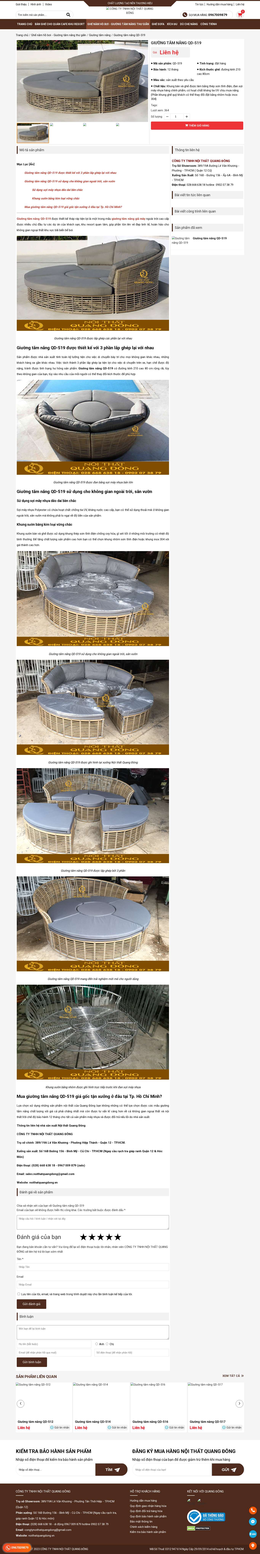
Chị (112, 1344)
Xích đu (172, 24)
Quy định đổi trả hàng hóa (146, 1511)
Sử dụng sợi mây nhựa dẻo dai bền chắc (57, 190)
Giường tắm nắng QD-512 (35, 1422)
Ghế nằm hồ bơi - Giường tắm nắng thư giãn (118, 24)
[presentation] (20, 1404)
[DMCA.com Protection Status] (198, 1529)
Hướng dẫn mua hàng (220, 4)
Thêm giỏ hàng (198, 125)
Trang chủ (24, 24)
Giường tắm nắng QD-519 (176, 43)
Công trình (208, 24)
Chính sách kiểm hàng (143, 1527)
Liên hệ (240, 4)
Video (48, 4)
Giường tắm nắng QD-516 (150, 1422)
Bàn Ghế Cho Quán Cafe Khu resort (60, 24)
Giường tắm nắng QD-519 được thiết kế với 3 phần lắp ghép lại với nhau (70, 173)
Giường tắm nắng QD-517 (207, 1422)
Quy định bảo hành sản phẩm (148, 1516)
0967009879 (19, 1547)
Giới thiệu (21, 4)
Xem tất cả (232, 1376)
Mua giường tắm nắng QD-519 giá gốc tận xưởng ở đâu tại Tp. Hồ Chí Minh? (73, 207)
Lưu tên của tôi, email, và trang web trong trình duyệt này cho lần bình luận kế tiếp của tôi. (76, 1294)
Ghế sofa (158, 24)
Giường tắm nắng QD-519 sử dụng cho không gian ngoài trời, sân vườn (69, 181)
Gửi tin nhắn (61, 1427)
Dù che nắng (189, 24)
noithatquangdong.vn (41, 1535)
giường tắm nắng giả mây (128, 218)
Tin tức (199, 4)
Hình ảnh (36, 4)
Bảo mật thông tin (141, 1521)
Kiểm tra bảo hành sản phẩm (148, 1532)
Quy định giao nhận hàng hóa (148, 1506)
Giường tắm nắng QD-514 (93, 1422)
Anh (101, 1344)
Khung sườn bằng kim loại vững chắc (55, 198)
